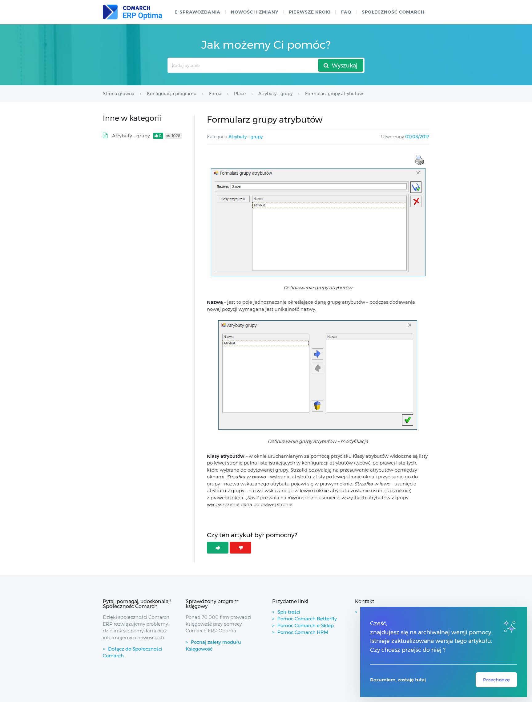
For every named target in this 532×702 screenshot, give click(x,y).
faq (346, 12)
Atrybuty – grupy (131, 136)
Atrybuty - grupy (245, 137)
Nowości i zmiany (254, 12)
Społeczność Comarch (393, 12)
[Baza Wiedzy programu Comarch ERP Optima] (132, 12)
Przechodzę (496, 680)
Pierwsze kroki (310, 12)
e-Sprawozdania (197, 12)
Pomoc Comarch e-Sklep (305, 625)
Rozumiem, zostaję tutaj (398, 680)
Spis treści (288, 612)
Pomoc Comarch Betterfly (307, 619)
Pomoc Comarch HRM (302, 632)
